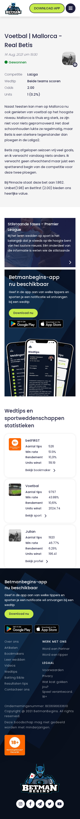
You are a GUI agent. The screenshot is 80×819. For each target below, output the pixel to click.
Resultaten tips (16, 683)
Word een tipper (55, 655)
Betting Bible (14, 678)
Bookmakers (14, 654)
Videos (10, 665)
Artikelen (11, 648)
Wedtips (11, 672)
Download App (47, 8)
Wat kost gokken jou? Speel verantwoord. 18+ (57, 689)
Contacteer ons (17, 689)
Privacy (47, 676)
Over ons (12, 642)
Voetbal (16, 36)
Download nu (23, 313)
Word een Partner (56, 649)
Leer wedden (15, 660)
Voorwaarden (53, 670)
